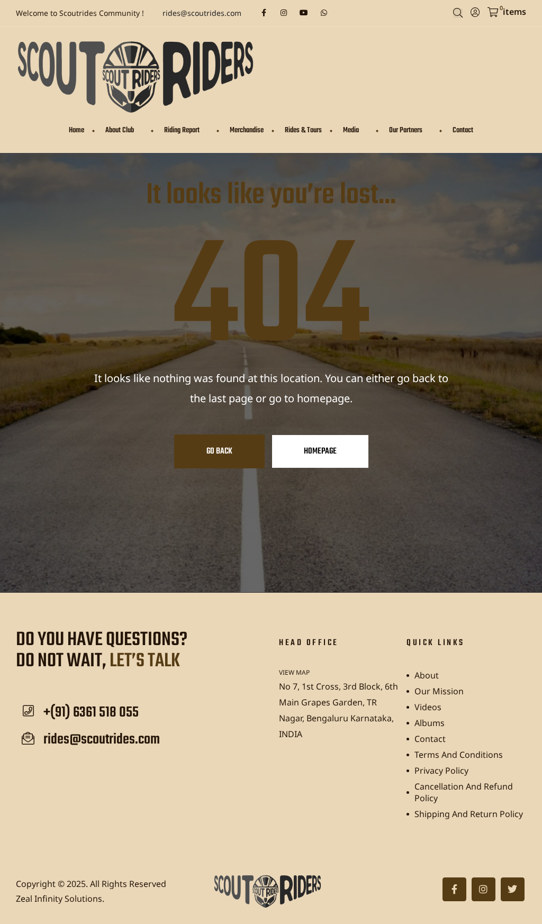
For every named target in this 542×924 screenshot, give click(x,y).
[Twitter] (513, 889)
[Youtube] (304, 12)
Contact (463, 130)
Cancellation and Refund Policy (463, 792)
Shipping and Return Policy (468, 814)
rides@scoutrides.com (201, 13)
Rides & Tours (303, 130)
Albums (429, 723)
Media (351, 130)
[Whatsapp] (324, 12)
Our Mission (439, 691)
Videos (427, 707)
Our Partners (405, 130)
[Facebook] (263, 12)
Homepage (320, 451)
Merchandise (247, 130)
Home (76, 130)
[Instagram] (283, 12)
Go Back (219, 451)
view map (294, 672)
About (426, 675)
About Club (119, 130)
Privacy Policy (441, 770)
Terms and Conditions (458, 754)
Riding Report (182, 130)
